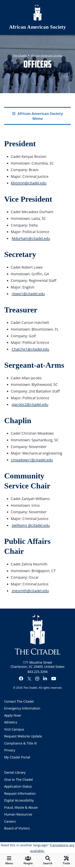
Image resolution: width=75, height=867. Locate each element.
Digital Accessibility (19, 800)
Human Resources (18, 814)
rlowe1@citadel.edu (28, 293)
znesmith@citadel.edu (30, 590)
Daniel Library (14, 772)
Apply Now (12, 715)
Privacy (9, 750)
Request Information (20, 793)
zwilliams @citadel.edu (31, 525)
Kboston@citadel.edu (28, 182)
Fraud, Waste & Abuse (21, 807)
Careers (10, 821)
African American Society (37, 27)
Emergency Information (22, 708)
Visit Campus (14, 729)
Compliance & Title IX (20, 743)
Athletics (10, 722)
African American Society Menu (40, 116)
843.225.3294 (37, 671)
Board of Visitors (17, 828)
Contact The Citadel (19, 701)
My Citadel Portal (17, 757)
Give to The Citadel (18, 779)
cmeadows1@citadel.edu (32, 459)
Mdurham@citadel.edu (31, 238)
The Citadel (30, 687)
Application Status (18, 786)
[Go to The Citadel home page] (37, 12)
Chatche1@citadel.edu (30, 349)
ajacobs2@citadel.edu (30, 404)
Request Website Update (23, 736)
